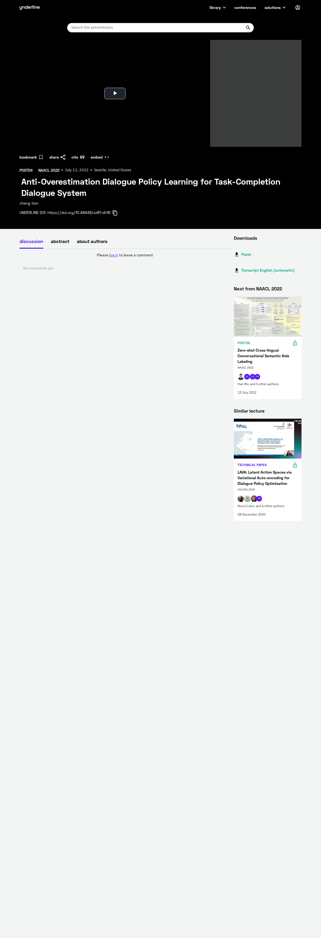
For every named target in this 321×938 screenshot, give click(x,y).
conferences (245, 7)
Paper (246, 254)
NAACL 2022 (269, 288)
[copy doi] (117, 213)
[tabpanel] (125, 262)
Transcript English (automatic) (268, 270)
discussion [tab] (31, 241)
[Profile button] (297, 7)
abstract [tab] (60, 241)
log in (113, 255)
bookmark (28, 157)
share (54, 157)
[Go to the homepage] (30, 7)
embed (97, 157)
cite (74, 157)
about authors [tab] (92, 241)
